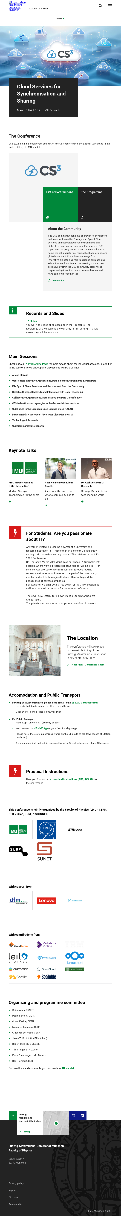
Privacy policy (16, 1183)
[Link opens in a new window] (60, 650)
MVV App (42, 728)
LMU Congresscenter (86, 702)
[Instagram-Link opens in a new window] (73, 1115)
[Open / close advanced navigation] (110, 5)
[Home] (13, 1115)
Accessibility (16, 1204)
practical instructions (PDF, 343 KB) (73, 779)
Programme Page (38, 364)
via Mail (70, 1068)
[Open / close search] (100, 5)
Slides (33, 321)
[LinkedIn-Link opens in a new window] (82, 1115)
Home (59, 19)
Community (58, 280)
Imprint (12, 1190)
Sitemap (13, 1197)
